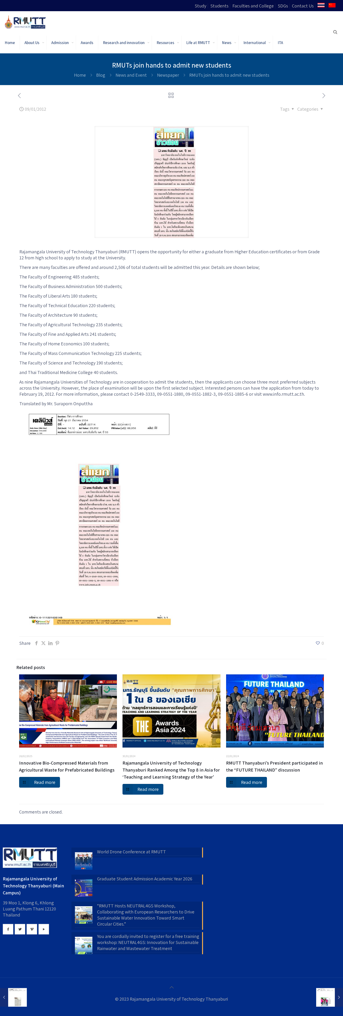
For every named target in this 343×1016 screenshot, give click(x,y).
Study (200, 6)
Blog (100, 75)
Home (80, 75)
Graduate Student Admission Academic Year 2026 (144, 879)
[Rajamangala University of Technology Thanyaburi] (26, 21)
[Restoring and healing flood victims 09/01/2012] (329, 997)
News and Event (131, 75)
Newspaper (168, 75)
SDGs (283, 6)
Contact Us (303, 6)
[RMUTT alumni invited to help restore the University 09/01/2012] (13, 997)
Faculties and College (253, 6)
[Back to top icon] (171, 987)
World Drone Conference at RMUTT (131, 852)
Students (219, 6)
